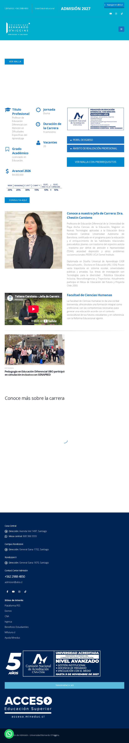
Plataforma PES (12, 605)
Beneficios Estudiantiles (17, 626)
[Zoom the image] (64, 407)
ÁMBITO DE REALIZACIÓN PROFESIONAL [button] (95, 148)
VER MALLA (14, 61)
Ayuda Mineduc (12, 637)
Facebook (7, 591)
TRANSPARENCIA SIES (64, 685)
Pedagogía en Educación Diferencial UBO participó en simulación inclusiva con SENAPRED (34, 373)
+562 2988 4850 (21, 8)
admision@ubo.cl (13, 582)
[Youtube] (110, 13)
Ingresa (9, 621)
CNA (7, 616)
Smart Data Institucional (44, 8)
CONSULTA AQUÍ (17, 200)
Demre (8, 610)
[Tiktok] (122, 13)
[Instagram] (116, 13)
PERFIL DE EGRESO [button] (83, 140)
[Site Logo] (18, 28)
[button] (121, 29)
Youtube (13, 591)
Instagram (19, 591)
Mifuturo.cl (10, 632)
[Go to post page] (34, 349)
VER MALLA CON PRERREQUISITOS (95, 162)
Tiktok (25, 591)
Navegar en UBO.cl (115, 4)
